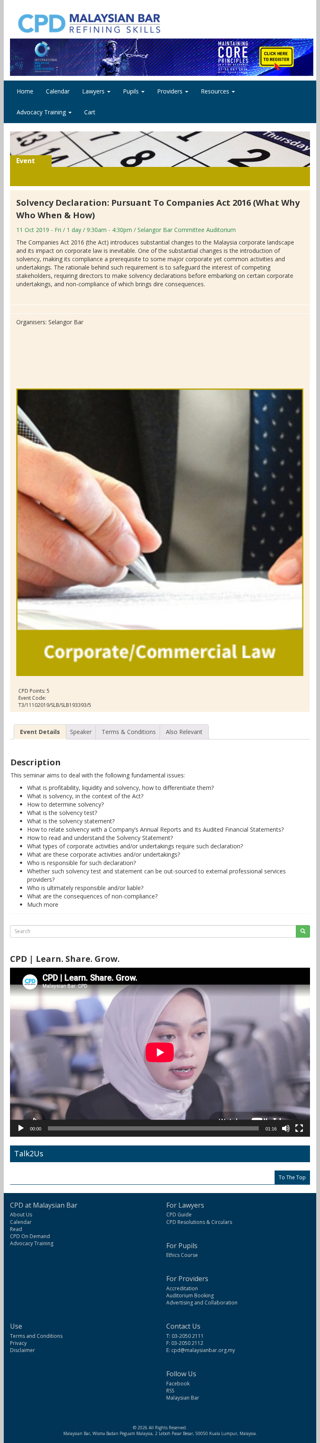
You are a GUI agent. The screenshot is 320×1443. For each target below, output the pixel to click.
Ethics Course (182, 1255)
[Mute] (286, 1128)
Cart (89, 112)
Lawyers (94, 91)
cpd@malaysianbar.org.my (203, 1350)
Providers (170, 91)
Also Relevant (184, 732)
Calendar (58, 91)
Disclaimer (22, 1350)
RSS (170, 1390)
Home (25, 91)
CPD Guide (179, 1214)
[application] (160, 1052)
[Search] (303, 931)
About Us (21, 1214)
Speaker (81, 732)
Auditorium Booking (190, 1295)
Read (16, 1229)
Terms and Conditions (36, 1336)
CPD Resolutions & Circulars (199, 1222)
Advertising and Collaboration (202, 1302)
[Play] (21, 1128)
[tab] (40, 731)
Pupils (131, 91)
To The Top (292, 1177)
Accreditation (182, 1288)
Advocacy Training (42, 112)
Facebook (178, 1383)
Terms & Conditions (129, 732)
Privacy (18, 1343)
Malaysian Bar (182, 1397)
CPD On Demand (30, 1236)
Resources (216, 91)
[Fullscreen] (299, 1128)
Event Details (40, 732)
